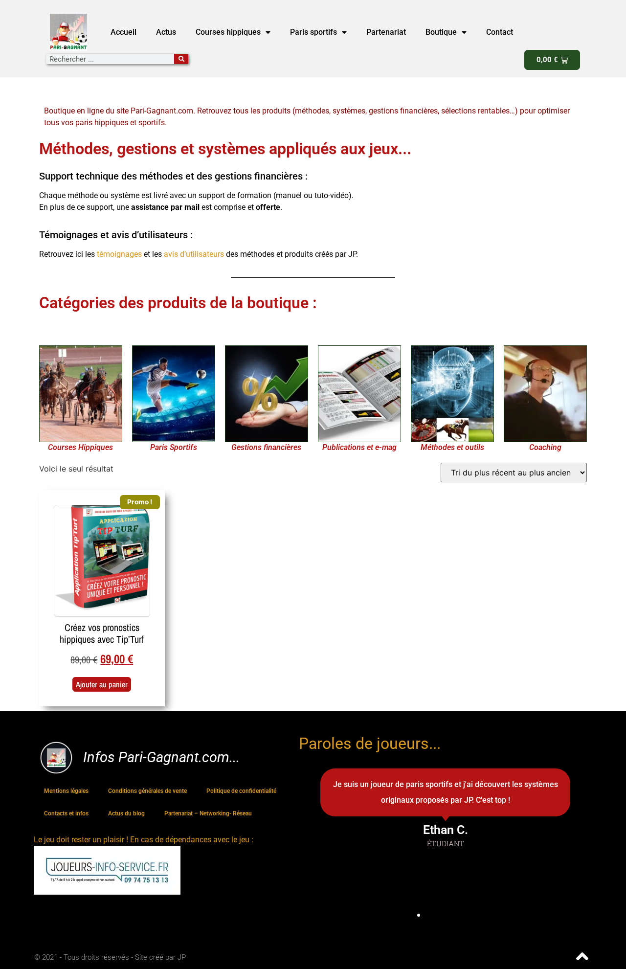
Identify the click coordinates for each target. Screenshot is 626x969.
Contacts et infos (66, 813)
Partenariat (386, 32)
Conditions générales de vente (147, 791)
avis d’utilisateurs (194, 254)
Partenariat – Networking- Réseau (208, 813)
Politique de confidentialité (241, 791)
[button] (401, 915)
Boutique (441, 32)
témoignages (120, 254)
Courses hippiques (228, 32)
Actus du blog (126, 813)
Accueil (123, 32)
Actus (166, 32)
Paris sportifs (313, 32)
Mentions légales (66, 791)
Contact (499, 32)
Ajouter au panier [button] (102, 684)
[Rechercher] (181, 59)
